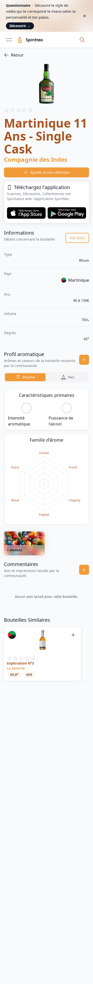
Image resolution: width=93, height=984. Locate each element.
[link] (46, 55)
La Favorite (16, 668)
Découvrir (20, 25)
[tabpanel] (46, 456)
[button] (82, 40)
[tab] (25, 377)
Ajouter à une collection (50, 172)
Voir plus (77, 237)
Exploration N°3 (20, 663)
